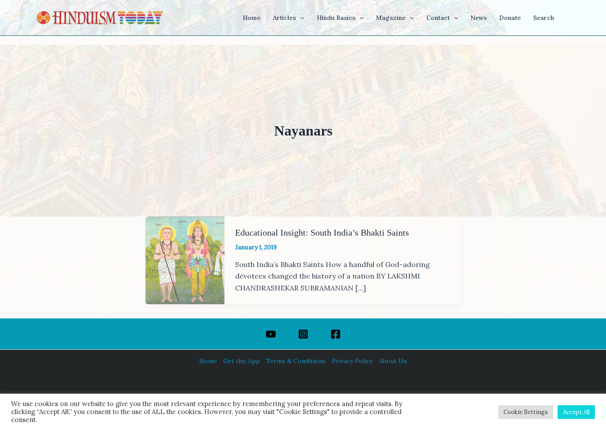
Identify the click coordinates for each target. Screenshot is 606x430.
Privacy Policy (352, 361)
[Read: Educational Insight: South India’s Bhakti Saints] (185, 259)
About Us (393, 361)
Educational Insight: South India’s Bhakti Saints (322, 232)
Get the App (241, 361)
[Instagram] (303, 334)
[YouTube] (271, 334)
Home (208, 361)
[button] (300, 17)
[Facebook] (336, 334)
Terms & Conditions (296, 361)
